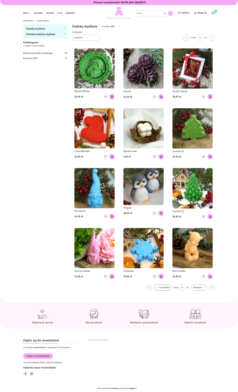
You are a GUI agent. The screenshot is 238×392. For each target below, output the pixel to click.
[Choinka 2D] (192, 128)
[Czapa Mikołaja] (94, 128)
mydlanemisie (28, 21)
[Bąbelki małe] (143, 128)
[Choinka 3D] (192, 188)
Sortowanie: (77, 32)
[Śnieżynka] (143, 248)
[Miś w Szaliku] (192, 248)
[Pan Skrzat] (94, 188)
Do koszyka (112, 96)
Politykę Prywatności (54, 362)
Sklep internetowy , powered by (116, 388)
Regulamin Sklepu (38, 362)
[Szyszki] (143, 68)
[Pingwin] (143, 186)
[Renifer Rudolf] (192, 68)
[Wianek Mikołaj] (94, 68)
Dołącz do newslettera (38, 356)
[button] (170, 13)
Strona (193, 38)
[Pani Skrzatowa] (94, 248)
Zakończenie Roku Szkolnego (45, 53)
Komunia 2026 (45, 58)
